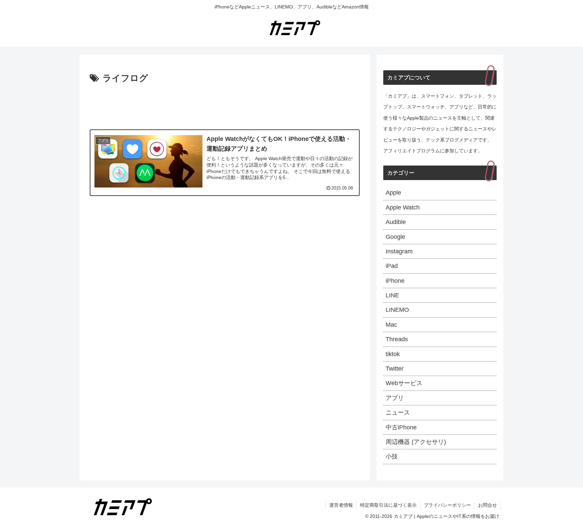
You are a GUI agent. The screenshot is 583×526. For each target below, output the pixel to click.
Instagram (399, 251)
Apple (393, 192)
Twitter (395, 368)
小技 (392, 456)
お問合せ (487, 505)
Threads (397, 339)
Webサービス (404, 383)
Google (395, 236)
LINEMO (397, 309)
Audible (396, 222)
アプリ (395, 398)
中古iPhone (401, 427)
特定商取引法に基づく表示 (388, 505)
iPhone (395, 280)
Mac (391, 324)
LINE (392, 295)
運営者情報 (341, 505)
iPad (392, 265)
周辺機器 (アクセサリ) (416, 442)
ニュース (398, 412)
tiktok (393, 354)
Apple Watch (403, 207)
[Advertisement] (225, 105)
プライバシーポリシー (447, 505)
